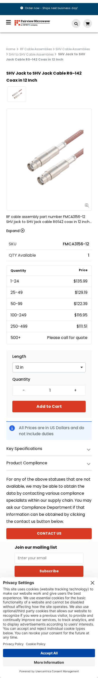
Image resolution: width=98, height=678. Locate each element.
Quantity (21, 379)
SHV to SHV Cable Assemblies (31, 54)
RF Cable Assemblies (36, 49)
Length (19, 356)
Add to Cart (49, 406)
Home (10, 49)
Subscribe (49, 571)
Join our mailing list (36, 547)
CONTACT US (49, 533)
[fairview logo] (32, 22)
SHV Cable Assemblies (73, 49)
